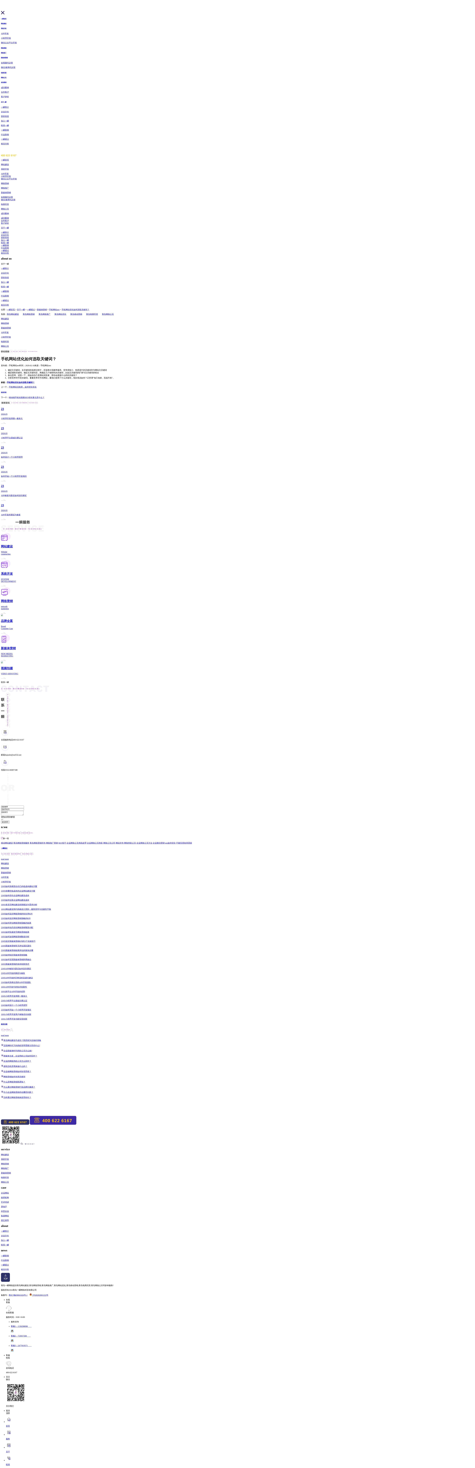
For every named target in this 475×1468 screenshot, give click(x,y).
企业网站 (5, 1193)
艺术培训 (5, 1202)
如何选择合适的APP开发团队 (16, 982)
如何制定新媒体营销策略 (14, 955)
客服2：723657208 (21, 1336)
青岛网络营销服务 (21, 843)
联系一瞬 (5, 125)
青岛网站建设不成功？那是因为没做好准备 (22, 1040)
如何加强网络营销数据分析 (15, 937)
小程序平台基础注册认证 (14, 1001)
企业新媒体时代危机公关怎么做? (17, 1051)
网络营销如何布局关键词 (14, 1077)
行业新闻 (5, 135)
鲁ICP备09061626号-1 (18, 1295)
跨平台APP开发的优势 (13, 991)
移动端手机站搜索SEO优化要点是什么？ (26, 397)
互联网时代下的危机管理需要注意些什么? (21, 1045)
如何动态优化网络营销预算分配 (17, 927)
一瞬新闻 (5, 130)
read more (5, 859)
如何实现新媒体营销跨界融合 (16, 959)
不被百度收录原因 (184, 843)
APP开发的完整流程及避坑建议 (17, 978)
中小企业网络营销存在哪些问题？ (18, 1092)
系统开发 (3, 28)
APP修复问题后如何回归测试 (16, 969)
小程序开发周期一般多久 (14, 996)
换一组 (6, 838)
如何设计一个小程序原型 (14, 1005)
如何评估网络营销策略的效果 (16, 923)
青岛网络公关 (108, 314)
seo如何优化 (170, 843)
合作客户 (5, 92)
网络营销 (3, 48)
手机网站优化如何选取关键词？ (75, 310)
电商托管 (3, 72)
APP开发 (5, 34)
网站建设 (3, 23)
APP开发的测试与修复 (13, 973)
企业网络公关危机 (95, 843)
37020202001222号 (40, 1295)
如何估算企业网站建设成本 (15, 900)
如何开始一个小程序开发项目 (16, 1010)
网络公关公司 (109, 843)
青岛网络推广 (44, 314)
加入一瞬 (5, 121)
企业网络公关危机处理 (76, 843)
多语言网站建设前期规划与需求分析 (19, 905)
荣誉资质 (5, 116)
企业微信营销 (159, 843)
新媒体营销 (4, 57)
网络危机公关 (130, 843)
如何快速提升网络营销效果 (15, 932)
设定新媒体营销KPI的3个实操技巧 (18, 941)
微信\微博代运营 (8, 67)
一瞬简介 (5, 107)
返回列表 (3, 392)
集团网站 (5, 1216)
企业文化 (5, 112)
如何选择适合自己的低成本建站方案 (19, 886)
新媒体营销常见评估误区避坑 (16, 946)
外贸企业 (5, 1211)
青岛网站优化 (60, 314)
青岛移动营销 (76, 314)
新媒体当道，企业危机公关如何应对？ (20, 1056)
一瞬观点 (5, 139)
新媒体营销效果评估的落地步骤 (17, 950)
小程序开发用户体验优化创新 (16, 1014)
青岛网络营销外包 (38, 843)
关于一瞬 (3, 102)
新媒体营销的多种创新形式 (15, 964)
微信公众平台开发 (9, 43)
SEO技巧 (62, 843)
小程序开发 (6, 38)
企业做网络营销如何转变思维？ (17, 1071)
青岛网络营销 (29, 314)
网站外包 (120, 843)
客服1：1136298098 (21, 1326)
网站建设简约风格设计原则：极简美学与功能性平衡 (26, 909)
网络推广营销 (52, 843)
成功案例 (3, 82)
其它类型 (5, 1220)
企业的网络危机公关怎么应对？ (17, 1061)
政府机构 (5, 1197)
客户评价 (5, 97)
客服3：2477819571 (21, 1346)
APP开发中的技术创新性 (14, 987)
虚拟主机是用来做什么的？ (15, 1066)
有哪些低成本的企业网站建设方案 (18, 891)
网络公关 (3, 77)
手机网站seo (54, 310)
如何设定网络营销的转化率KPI (16, 914)
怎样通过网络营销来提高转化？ (17, 1097)
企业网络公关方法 (144, 843)
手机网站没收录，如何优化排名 (23, 387)
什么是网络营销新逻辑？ (14, 1082)
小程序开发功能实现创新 (14, 1019)
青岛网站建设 (13, 314)
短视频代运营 (7, 63)
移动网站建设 (7, 843)
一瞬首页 (3, 18)
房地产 (4, 1207)
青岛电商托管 (92, 314)
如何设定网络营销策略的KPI (15, 918)
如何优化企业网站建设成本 (15, 895)
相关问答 (5, 144)
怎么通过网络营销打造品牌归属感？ (19, 1087)
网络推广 (3, 53)
